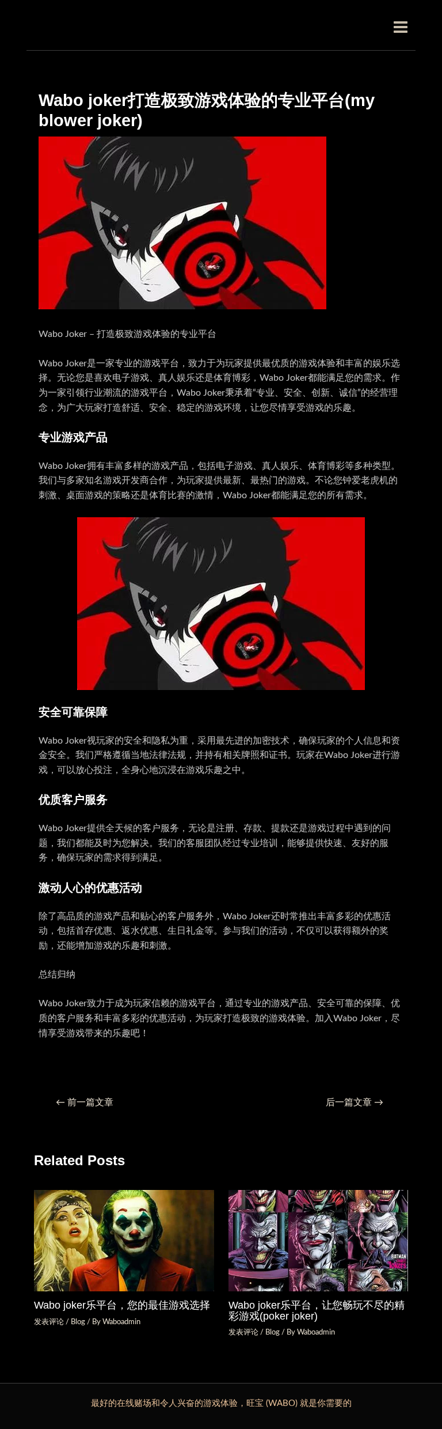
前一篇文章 (84, 1102)
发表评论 (49, 1321)
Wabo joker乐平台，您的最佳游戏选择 (122, 1305)
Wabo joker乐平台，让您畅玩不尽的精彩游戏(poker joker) (316, 1310)
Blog (78, 1321)
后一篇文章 (354, 1102)
